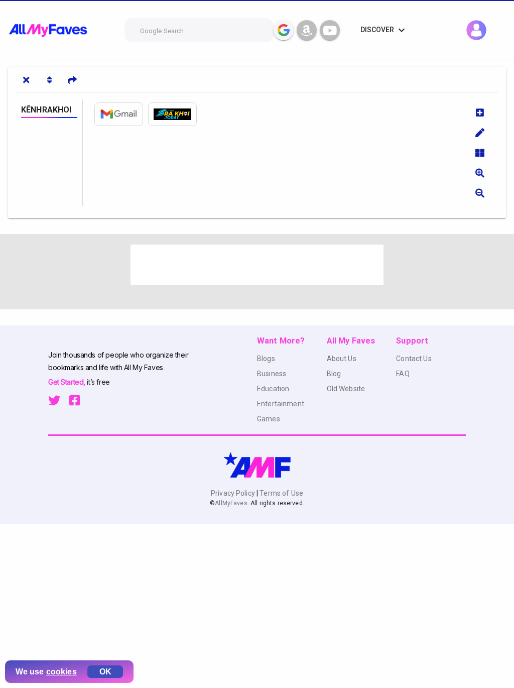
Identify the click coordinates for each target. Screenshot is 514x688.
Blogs (266, 359)
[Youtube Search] (330, 30)
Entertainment (280, 404)
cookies (61, 671)
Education (273, 389)
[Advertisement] (257, 265)
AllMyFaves (231, 503)
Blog (334, 374)
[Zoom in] (480, 173)
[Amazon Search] (307, 30)
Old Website (346, 389)
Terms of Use (280, 493)
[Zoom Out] (480, 193)
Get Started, (67, 382)
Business (271, 374)
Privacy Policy (233, 493)
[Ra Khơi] (175, 114)
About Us (341, 359)
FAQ (402, 374)
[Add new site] (480, 112)
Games (268, 419)
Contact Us (413, 359)
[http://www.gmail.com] (121, 114)
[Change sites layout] (480, 153)
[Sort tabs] (49, 80)
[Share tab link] (72, 80)
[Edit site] (480, 133)
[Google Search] (284, 30)
